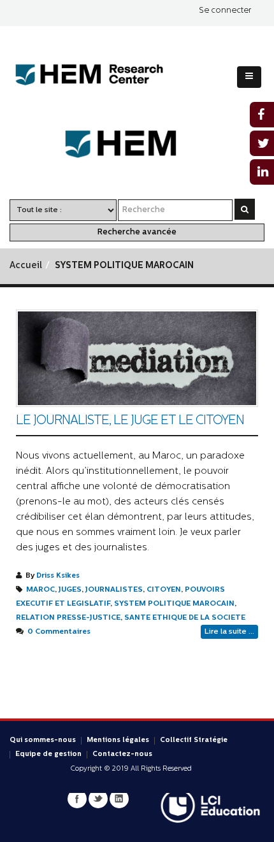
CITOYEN (164, 590)
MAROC (40, 590)
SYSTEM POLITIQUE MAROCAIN (174, 604)
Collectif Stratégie (193, 740)
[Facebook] (77, 798)
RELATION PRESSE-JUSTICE (68, 618)
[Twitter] (98, 798)
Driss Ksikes (58, 576)
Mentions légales (118, 740)
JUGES (70, 590)
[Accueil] (99, 75)
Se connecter (225, 10)
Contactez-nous (122, 754)
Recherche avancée (137, 232)
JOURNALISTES (114, 590)
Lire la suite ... (229, 632)
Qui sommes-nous (43, 740)
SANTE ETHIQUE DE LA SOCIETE (184, 618)
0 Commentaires (58, 632)
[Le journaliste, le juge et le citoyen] (137, 358)
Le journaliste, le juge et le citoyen (130, 421)
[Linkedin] (119, 798)
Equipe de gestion (48, 754)
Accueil (26, 266)
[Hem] (137, 144)
